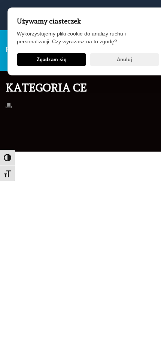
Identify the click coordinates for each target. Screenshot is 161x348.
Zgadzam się (51, 59)
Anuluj (124, 59)
